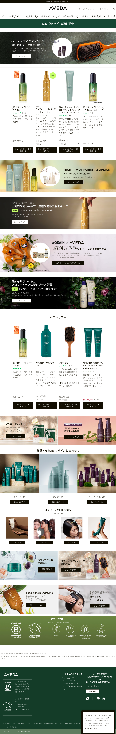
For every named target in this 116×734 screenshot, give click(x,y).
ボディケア (17, 542)
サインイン (105, 9)
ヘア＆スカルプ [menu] (45, 17)
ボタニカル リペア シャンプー (46, 364)
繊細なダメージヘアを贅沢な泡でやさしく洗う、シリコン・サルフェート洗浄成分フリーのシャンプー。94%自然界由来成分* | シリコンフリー (46, 379)
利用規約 (20, 723)
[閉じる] (108, 717)
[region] (98, 722)
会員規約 (68, 723)
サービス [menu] (109, 17)
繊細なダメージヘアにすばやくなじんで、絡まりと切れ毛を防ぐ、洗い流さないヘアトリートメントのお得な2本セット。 (92, 380)
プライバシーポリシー (34, 723)
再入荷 (36, 17)
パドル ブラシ (64, 363)
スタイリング (98, 542)
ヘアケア (71, 542)
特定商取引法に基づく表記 (53, 723)
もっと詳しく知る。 (91, 728)
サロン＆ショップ (87, 9)
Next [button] (100, 109)
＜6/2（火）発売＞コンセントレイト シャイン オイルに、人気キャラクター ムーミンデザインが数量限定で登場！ (92, 122)
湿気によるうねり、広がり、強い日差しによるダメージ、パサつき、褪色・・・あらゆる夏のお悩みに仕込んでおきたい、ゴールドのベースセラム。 (46, 126)
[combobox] (69, 143)
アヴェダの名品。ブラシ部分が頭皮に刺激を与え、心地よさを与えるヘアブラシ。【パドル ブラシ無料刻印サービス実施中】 (69, 377)
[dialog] (114, 15)
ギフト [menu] (4, 17)
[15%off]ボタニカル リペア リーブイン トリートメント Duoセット (92, 366)
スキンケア (44, 542)
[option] (23, 112)
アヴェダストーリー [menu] (98, 17)
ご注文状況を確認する (70, 683)
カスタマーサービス (69, 681)
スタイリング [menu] (57, 17)
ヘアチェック (85, 17)
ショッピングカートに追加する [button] (23, 150)
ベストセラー (28, 17)
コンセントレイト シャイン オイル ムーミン (92, 108)
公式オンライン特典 (15, 17)
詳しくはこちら (21, 56)
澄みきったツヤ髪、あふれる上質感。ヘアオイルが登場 (22, 119)
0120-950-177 (68, 678)
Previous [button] (15, 109)
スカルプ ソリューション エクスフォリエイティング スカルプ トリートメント (69, 110)
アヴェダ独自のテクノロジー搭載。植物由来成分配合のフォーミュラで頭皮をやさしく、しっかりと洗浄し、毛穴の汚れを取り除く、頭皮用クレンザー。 (69, 127)
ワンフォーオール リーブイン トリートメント (46, 110)
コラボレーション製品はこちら (68, 263)
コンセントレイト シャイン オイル (22, 108)
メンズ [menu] (77, 17)
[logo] (58, 8)
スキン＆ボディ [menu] (68, 17)
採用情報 (77, 723)
